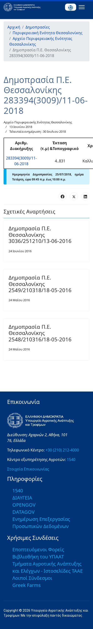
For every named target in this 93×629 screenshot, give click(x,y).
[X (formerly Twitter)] (74, 196)
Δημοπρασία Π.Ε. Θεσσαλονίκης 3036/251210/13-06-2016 (40, 234)
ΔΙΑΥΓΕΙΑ (22, 497)
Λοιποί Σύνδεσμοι (32, 578)
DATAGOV (23, 512)
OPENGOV (24, 505)
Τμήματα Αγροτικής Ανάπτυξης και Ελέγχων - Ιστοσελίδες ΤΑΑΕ (47, 567)
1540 (71, 459)
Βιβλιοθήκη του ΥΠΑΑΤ (38, 556)
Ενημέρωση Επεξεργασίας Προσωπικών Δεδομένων (41, 522)
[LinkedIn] (85, 196)
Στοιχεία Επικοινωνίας (28, 469)
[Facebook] (62, 196)
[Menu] (81, 7)
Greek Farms (26, 585)
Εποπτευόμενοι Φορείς (38, 549)
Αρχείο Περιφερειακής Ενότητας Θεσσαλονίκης (38, 122)
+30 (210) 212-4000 (62, 450)
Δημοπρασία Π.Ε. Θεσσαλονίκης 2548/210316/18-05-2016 (40, 333)
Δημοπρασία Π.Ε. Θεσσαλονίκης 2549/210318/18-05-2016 (40, 284)
